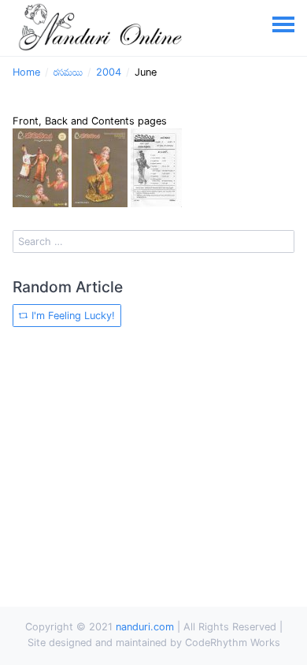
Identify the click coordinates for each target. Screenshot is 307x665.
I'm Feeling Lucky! (71, 315)
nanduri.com (145, 627)
